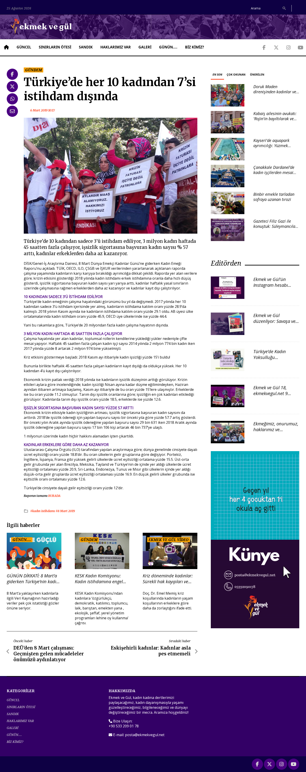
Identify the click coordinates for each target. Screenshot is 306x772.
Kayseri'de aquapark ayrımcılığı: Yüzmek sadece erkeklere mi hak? (275, 146)
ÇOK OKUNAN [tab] (236, 74)
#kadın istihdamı (43, 511)
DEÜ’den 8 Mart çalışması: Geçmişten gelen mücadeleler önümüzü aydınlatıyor (48, 653)
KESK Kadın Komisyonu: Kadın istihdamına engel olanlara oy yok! (99, 579)
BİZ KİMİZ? (194, 47)
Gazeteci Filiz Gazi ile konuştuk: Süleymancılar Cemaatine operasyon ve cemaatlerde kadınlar (275, 228)
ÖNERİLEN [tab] (257, 74)
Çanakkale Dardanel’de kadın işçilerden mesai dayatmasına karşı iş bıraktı (273, 175)
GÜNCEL (24, 47)
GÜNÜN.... (168, 47)
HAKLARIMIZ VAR (115, 47)
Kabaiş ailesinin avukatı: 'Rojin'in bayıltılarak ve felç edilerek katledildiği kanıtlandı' (275, 121)
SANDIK (86, 47)
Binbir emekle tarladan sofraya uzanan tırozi (273, 196)
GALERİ (144, 47)
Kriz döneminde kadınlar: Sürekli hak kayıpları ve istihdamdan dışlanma (168, 579)
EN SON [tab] (217, 74)
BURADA (54, 496)
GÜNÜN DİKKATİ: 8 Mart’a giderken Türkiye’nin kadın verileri (33, 579)
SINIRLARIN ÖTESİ (55, 47)
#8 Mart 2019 (65, 511)
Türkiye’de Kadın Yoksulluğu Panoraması (269, 357)
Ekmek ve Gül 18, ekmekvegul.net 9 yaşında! (270, 393)
